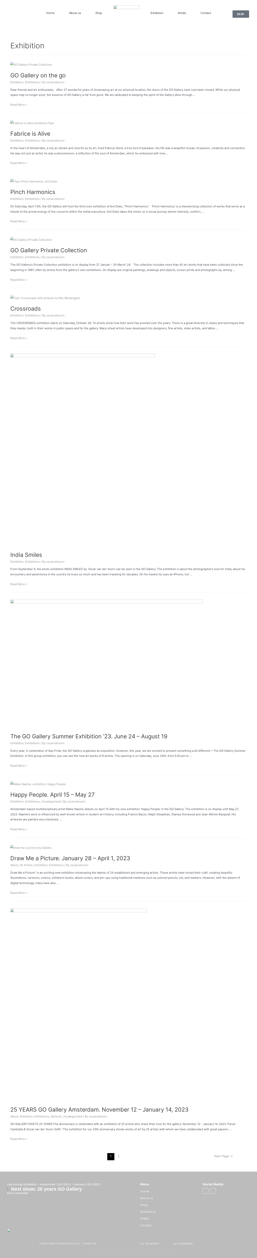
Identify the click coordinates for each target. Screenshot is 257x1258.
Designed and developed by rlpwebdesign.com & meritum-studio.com (128, 1254)
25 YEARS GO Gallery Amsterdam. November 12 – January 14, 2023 (99, 1109)
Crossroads (25, 308)
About (14, 865)
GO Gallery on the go (38, 75)
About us (75, 13)
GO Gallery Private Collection (48, 250)
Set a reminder (18, 1193)
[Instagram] (213, 1191)
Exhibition (157, 13)
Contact (206, 13)
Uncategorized (51, 801)
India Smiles (26, 554)
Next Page (223, 1156)
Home (50, 13)
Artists (182, 13)
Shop (98, 13)
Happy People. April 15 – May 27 (52, 794)
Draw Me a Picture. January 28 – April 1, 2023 (70, 858)
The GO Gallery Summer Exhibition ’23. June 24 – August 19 (88, 736)
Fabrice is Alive (30, 133)
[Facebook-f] (205, 1191)
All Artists (26, 865)
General (56, 1116)
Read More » (18, 104)
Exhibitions (32, 82)
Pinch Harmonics (32, 192)
